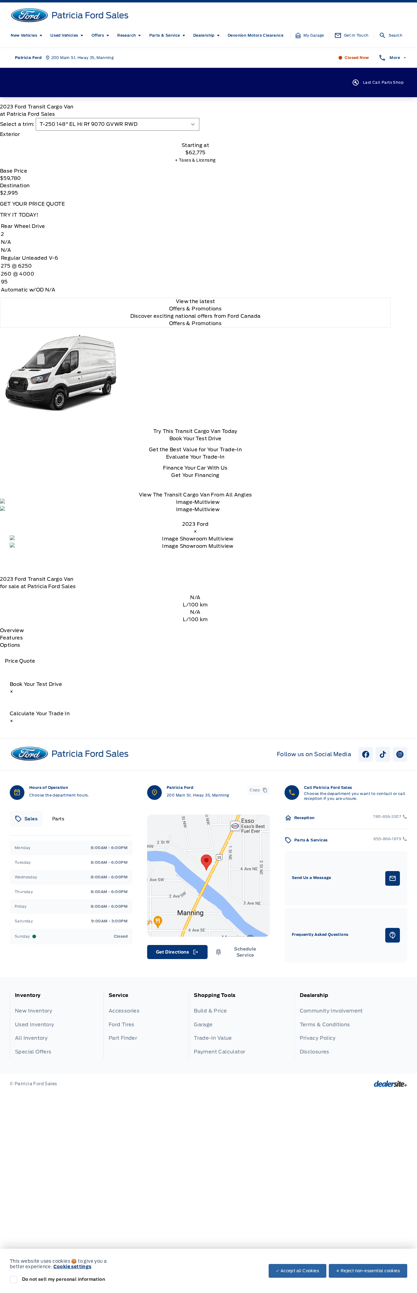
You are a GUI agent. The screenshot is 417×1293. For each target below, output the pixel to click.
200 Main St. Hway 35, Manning (198, 795)
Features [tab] (11, 638)
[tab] (195, 134)
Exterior (10, 134)
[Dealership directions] (208, 876)
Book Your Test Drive (195, 438)
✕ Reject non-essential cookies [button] (368, 1271)
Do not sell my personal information (63, 1279)
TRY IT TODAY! (19, 215)
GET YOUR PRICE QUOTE (32, 204)
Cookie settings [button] (72, 1266)
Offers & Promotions (195, 323)
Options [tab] (10, 645)
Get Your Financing (195, 475)
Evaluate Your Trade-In (195, 457)
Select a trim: (17, 124)
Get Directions (177, 954)
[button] (310, 35)
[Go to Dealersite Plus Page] (390, 1084)
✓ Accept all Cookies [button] (297, 1271)
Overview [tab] (12, 630)
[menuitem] (28, 35)
